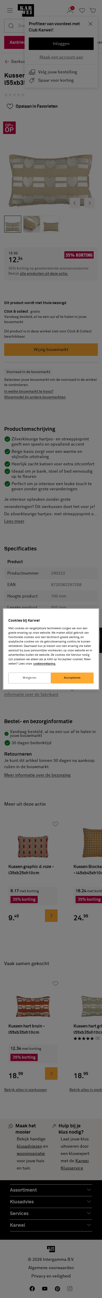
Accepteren (72, 678)
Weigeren (30, 678)
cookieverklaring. (44, 664)
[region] (51, 649)
